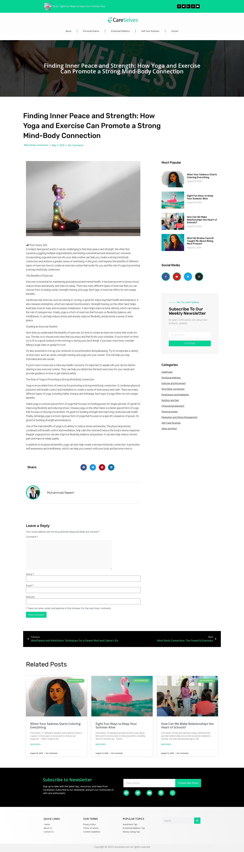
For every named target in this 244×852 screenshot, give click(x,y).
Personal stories (170, 411)
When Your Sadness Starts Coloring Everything (202, 176)
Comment (32, 537)
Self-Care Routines (150, 31)
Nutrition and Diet (170, 400)
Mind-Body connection (36, 145)
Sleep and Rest (169, 428)
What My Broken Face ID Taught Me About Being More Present (200, 241)
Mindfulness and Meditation (175, 394)
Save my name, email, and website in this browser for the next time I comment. (69, 608)
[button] (83, 467)
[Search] (197, 821)
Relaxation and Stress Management (179, 417)
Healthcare (167, 372)
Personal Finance (91, 31)
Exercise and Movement (174, 383)
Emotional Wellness (120, 31)
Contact (174, 31)
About (68, 31)
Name (30, 574)
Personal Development (173, 406)
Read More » (35, 744)
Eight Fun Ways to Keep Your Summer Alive (200, 197)
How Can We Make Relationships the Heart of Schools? (202, 220)
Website (30, 597)
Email (29, 585)
